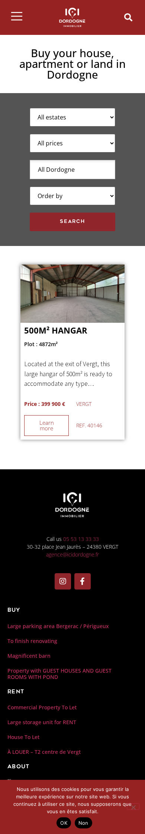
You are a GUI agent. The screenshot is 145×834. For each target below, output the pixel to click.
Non (83, 823)
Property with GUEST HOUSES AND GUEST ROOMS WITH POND (59, 673)
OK (63, 823)
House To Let (23, 737)
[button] (128, 17)
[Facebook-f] (82, 581)
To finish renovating (32, 640)
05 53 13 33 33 (81, 538)
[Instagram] (63, 581)
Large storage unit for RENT (41, 722)
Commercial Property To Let (42, 707)
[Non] (133, 806)
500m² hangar (55, 330)
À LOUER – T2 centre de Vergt (44, 751)
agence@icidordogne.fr (72, 554)
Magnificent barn (29, 655)
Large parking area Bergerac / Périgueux (58, 626)
